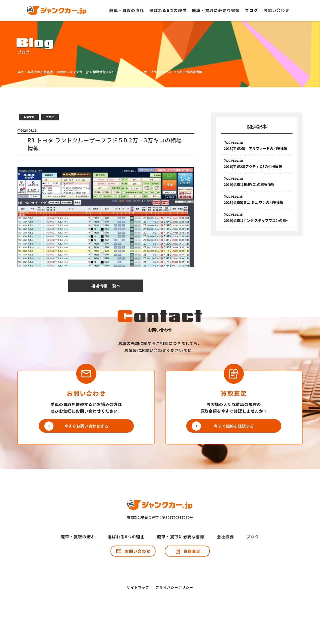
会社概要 (225, 537)
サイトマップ (138, 587)
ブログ (251, 10)
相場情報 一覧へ (105, 286)
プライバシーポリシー (174, 587)
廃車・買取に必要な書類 (216, 10)
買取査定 (191, 551)
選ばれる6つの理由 (168, 10)
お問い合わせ (277, 10)
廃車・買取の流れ (126, 10)
